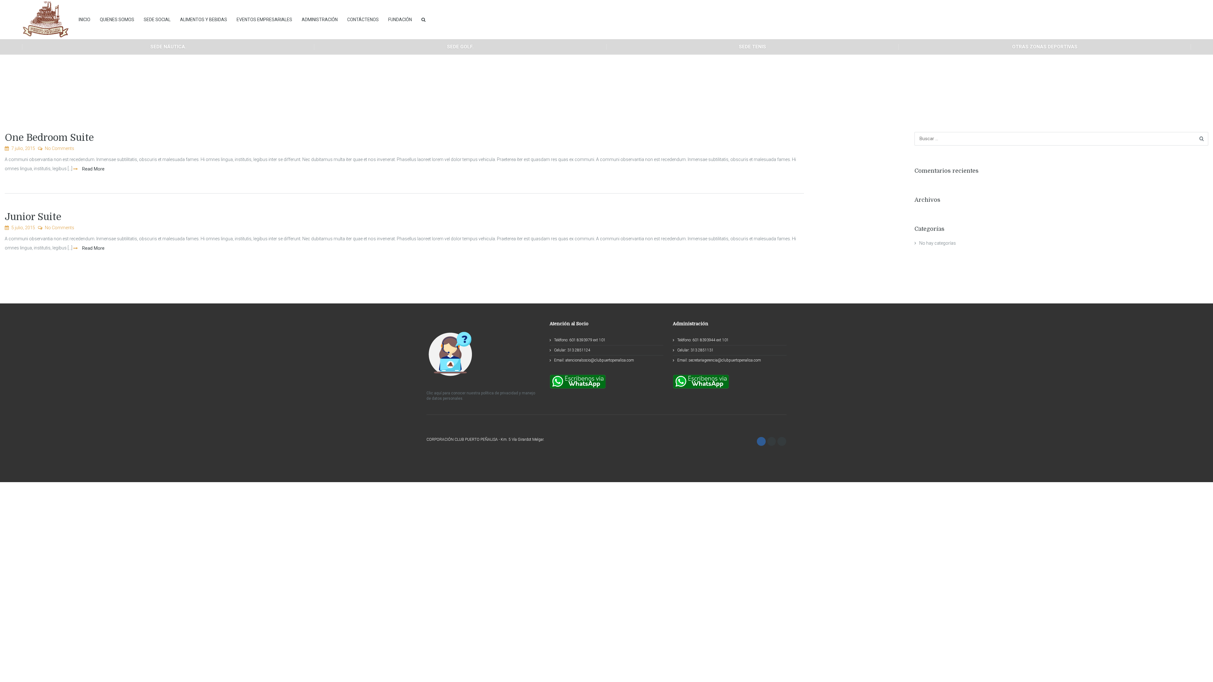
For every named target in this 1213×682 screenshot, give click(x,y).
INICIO (84, 19)
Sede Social (157, 19)
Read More (93, 169)
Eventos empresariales (264, 19)
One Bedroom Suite (49, 137)
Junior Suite (33, 217)
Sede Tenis (752, 47)
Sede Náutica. (168, 47)
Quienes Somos (117, 19)
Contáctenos (363, 19)
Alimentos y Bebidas (203, 19)
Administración (320, 19)
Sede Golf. (460, 47)
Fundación (400, 19)
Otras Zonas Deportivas (1044, 47)
